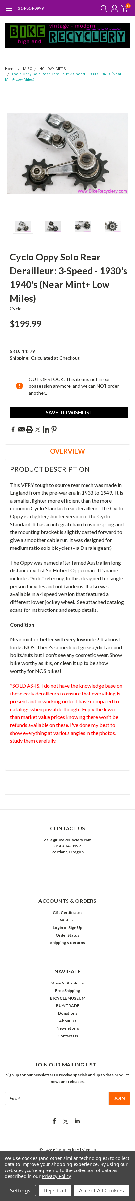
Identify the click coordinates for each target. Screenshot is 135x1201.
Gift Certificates (67, 912)
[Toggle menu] (9, 11)
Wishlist (67, 920)
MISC (27, 69)
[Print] (29, 429)
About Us (67, 1020)
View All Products (67, 983)
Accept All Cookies (101, 1190)
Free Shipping (67, 990)
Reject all (55, 1190)
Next (123, 153)
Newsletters (67, 1028)
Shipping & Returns (67, 942)
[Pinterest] (54, 429)
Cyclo (16, 308)
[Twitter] (37, 429)
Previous (11, 153)
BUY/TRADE (67, 1005)
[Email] (21, 429)
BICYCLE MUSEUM (67, 998)
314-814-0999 (31, 8)
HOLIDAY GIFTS (52, 69)
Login (58, 927)
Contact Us (67, 1035)
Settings (20, 1190)
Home (10, 69)
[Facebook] (13, 429)
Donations (67, 1013)
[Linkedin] (46, 429)
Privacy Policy (56, 1176)
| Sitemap (88, 1149)
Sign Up (75, 927)
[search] (102, 8)
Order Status (67, 935)
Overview (67, 451)
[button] (67, 872)
